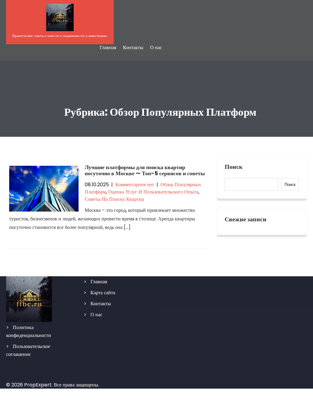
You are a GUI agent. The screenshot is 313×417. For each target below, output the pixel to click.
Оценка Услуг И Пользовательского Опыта (153, 191)
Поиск (234, 167)
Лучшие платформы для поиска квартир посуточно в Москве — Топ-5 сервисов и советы (145, 170)
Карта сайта (102, 292)
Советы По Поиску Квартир (114, 199)
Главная (108, 47)
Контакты (133, 47)
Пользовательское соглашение (28, 350)
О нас (156, 47)
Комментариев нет (134, 184)
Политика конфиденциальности (28, 331)
